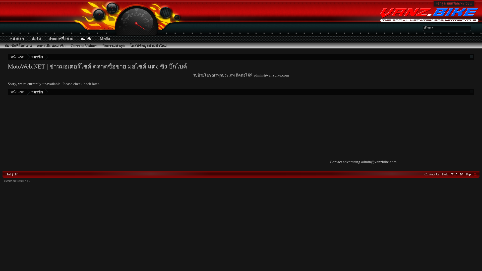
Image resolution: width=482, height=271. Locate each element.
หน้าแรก (17, 39)
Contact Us (432, 174)
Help (445, 174)
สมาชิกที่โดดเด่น (18, 46)
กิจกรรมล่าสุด (113, 46)
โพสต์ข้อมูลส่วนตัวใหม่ (148, 46)
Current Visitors (84, 46)
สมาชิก (86, 39)
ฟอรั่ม (36, 39)
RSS (475, 174)
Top (468, 174)
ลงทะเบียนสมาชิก (51, 46)
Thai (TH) (11, 174)
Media (105, 39)
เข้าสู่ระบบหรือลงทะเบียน (454, 3)
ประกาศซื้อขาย (60, 39)
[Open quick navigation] (471, 56)
